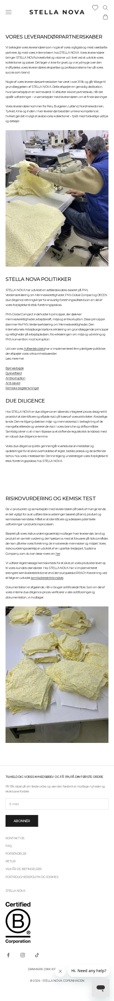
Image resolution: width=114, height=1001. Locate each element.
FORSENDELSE (16, 853)
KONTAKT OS (15, 838)
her (58, 554)
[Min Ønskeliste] (95, 7)
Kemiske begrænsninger (22, 388)
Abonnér (22, 821)
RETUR (10, 861)
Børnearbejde (15, 368)
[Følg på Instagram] (22, 955)
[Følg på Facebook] (8, 955)
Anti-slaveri (13, 383)
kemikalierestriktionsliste (47, 578)
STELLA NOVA (15, 891)
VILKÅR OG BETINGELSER (24, 869)
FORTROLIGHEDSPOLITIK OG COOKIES (32, 877)
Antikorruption (15, 378)
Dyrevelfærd (14, 373)
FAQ (8, 846)
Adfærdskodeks (34, 349)
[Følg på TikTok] (37, 955)
